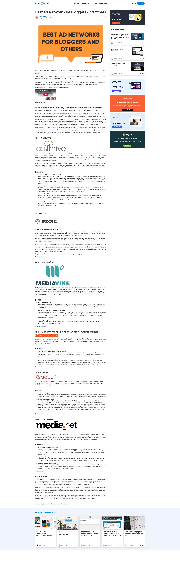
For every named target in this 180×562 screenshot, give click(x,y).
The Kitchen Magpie (62, 113)
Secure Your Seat (127, 109)
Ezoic (42, 256)
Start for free (116, 91)
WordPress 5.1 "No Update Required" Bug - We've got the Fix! (89, 533)
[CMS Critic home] (43, 3)
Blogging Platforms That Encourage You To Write (118, 64)
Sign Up (141, 3)
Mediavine (43, 326)
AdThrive (43, 208)
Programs (103, 4)
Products (85, 4)
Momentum (44, 367)
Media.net (42, 471)
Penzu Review (63, 534)
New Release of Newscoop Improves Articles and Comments (118, 49)
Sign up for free (116, 126)
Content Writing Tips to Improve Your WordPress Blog (134, 533)
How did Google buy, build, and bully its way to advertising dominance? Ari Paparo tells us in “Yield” (120, 36)
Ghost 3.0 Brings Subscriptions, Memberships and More (45, 533)
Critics (94, 4)
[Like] (106, 17)
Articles (76, 4)
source (102, 166)
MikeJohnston (44, 16)
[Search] (129, 3)
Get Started (115, 22)
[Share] (103, 17)
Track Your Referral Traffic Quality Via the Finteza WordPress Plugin (112, 533)
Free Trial (127, 145)
